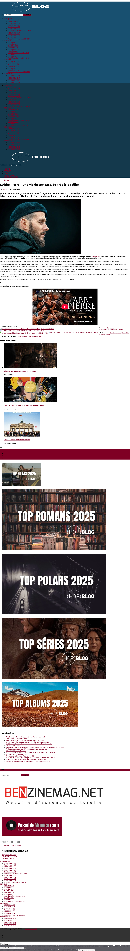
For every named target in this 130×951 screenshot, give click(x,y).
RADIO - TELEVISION (11, 177)
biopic (107, 329)
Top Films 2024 (13, 42)
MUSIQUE (7, 170)
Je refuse (11, 948)
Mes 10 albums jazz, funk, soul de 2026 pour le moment (25, 740)
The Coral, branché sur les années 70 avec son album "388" (26, 759)
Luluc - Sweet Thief (13, 745)
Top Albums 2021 (14, 25)
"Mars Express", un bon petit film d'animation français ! (24, 405)
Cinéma (6, 180)
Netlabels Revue (8, 858)
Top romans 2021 (14, 80)
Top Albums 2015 (14, 37)
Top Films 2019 (13, 51)
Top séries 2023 (13, 63)
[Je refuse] (25, 948)
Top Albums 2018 (14, 32)
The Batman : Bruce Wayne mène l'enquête (20, 371)
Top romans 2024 (14, 75)
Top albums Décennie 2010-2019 (19, 30)
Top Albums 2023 (14, 21)
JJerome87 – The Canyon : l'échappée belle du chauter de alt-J (27, 742)
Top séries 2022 (13, 65)
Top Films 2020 (13, 49)
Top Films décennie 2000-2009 (18, 58)
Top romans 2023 (14, 77)
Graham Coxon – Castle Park (16, 751)
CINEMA (7, 171)
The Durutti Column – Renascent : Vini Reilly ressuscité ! (25, 737)
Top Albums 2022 (14, 23)
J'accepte (3, 948)
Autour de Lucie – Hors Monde (16, 754)
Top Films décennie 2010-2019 (18, 53)
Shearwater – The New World (16, 739)
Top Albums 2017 (14, 34)
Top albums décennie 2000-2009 (19, 39)
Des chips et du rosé (9, 856)
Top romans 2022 (14, 79)
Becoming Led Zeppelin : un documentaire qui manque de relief (28, 761)
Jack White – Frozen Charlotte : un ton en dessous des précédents (29, 744)
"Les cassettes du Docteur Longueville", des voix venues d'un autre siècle (31, 758)
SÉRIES (6, 173)
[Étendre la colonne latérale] (1, 447)
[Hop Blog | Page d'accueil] (25, 11)
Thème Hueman (31, 929)
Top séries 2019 (13, 70)
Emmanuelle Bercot (116, 329)
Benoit (5, 189)
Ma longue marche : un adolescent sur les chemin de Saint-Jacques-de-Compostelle (35, 747)
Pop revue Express (9, 855)
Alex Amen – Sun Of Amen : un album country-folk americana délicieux (30, 752)
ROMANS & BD (9, 175)
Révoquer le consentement (11, 845)
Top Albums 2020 (14, 27)
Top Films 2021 (13, 47)
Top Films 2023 (13, 44)
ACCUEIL (7, 168)
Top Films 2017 (13, 56)
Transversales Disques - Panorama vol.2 (20, 756)
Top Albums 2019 (14, 28)
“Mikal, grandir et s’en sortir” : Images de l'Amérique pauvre (26, 749)
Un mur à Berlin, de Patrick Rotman (17, 440)
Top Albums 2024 (14, 20)
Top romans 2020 (14, 82)
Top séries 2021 (13, 66)
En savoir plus (19, 948)
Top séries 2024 (13, 61)
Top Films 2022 (13, 46)
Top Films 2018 (13, 54)
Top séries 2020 (13, 68)
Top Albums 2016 (14, 35)
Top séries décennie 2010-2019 (19, 72)
